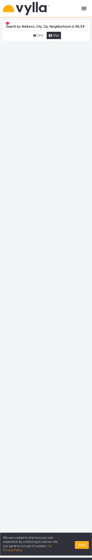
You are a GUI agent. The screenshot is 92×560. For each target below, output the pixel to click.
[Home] (32, 8)
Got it (81, 545)
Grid (40, 35)
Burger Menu (84, 8)
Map (56, 35)
